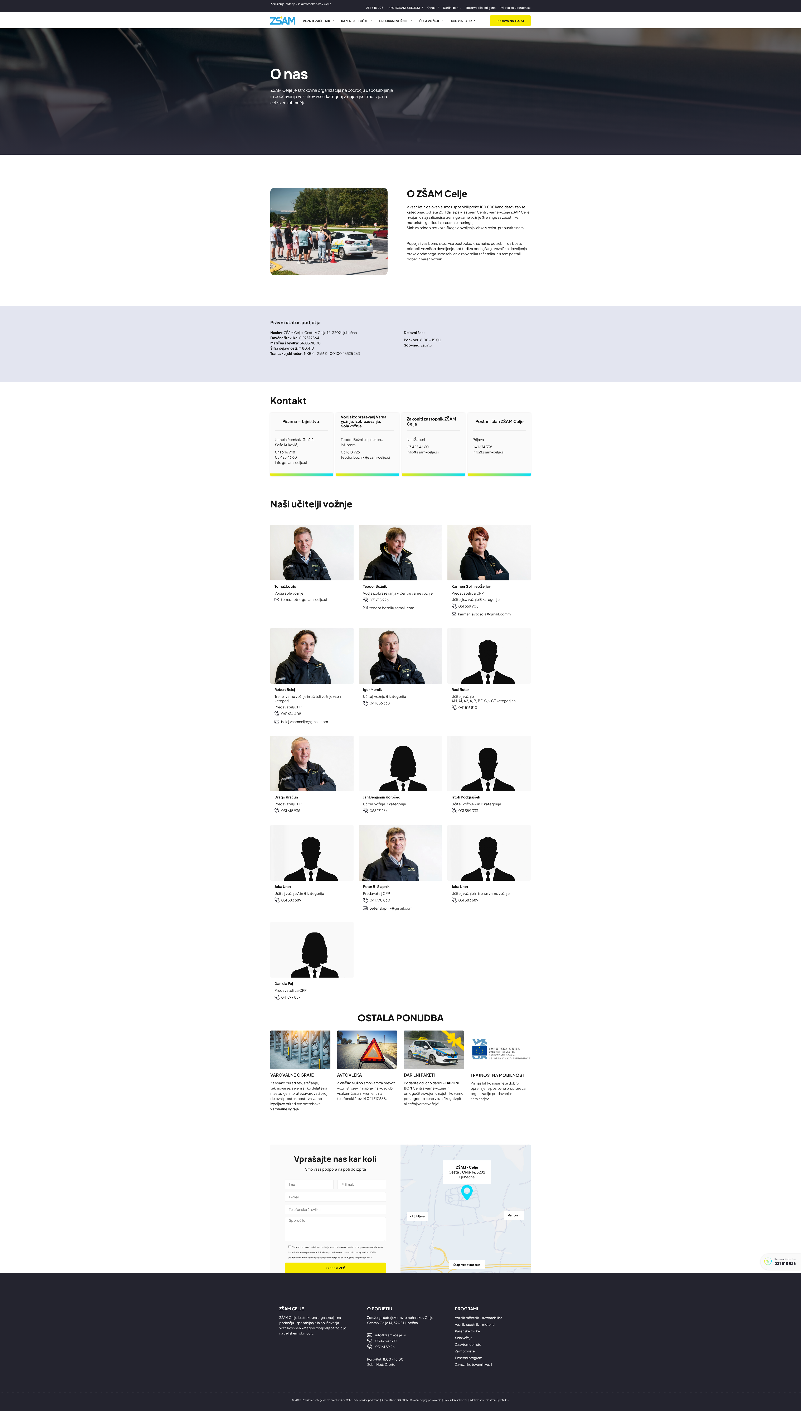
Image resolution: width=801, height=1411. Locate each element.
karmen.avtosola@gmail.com (483, 614)
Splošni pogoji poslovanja (425, 1400)
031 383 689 (291, 900)
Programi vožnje (393, 21)
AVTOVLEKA (349, 1074)
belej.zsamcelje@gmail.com (304, 721)
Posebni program (468, 1358)
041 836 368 (380, 703)
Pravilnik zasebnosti (455, 1400)
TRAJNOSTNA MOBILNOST (497, 1075)
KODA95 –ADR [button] (461, 21)
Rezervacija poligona (481, 8)
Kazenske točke (467, 1331)
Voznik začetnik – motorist (475, 1324)
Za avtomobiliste (468, 1344)
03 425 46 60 (286, 457)
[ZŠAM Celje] (282, 20)
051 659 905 (468, 606)
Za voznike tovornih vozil (473, 1364)
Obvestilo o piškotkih (395, 1400)
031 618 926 (785, 1263)
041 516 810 (467, 707)
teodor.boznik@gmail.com (391, 607)
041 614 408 (291, 713)
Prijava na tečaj (510, 21)
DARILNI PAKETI (419, 1074)
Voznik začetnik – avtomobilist (478, 1318)
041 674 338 (482, 446)
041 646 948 (285, 452)
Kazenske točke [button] (354, 21)
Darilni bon (450, 8)
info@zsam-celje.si (404, 8)
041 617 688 (376, 1098)
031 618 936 (290, 810)
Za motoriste (465, 1351)
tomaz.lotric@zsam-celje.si (304, 599)
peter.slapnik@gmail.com (390, 908)
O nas (431, 8)
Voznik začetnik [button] (316, 21)
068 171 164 (379, 810)
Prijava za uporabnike (515, 8)
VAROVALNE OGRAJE (292, 1074)
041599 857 (290, 997)
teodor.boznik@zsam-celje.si (365, 457)
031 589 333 (468, 810)
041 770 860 (380, 900)
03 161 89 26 (385, 1346)
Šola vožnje (429, 21)
